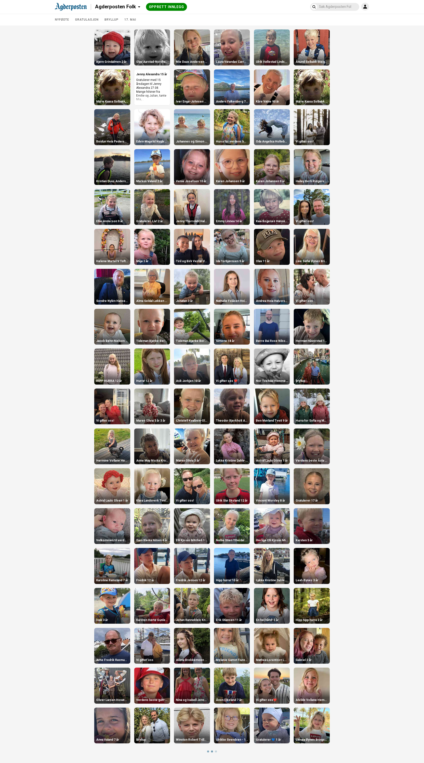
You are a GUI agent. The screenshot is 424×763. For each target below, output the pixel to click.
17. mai (130, 19)
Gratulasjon (87, 19)
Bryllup (111, 19)
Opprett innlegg (166, 7)
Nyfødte (62, 19)
